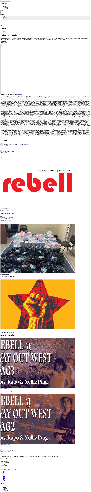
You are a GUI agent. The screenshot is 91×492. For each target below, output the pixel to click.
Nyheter (4, 6)
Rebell (4, 16)
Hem (4, 31)
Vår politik (5, 17)
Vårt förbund (5, 18)
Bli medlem (5, 19)
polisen (1, 25)
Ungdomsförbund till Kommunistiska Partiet (9, 469)
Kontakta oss (5, 7)
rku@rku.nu (6, 461)
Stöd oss (4, 487)
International (5, 8)
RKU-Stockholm (3, 42)
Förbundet (5, 488)
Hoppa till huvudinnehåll (5, 1)
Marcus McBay (3, 41)
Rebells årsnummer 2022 (19, 94)
